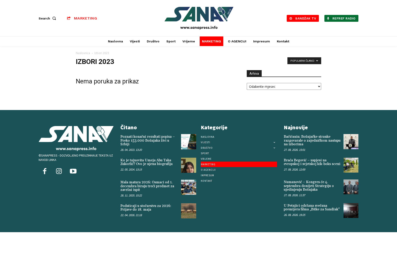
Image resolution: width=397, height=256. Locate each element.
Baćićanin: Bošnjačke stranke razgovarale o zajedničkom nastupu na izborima (312, 140)
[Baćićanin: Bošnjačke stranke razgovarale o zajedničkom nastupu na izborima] (350, 141)
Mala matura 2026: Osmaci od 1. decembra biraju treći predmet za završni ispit (147, 186)
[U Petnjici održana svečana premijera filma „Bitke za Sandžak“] (350, 210)
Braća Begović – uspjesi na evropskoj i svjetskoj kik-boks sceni (312, 162)
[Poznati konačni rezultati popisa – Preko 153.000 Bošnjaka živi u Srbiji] (188, 141)
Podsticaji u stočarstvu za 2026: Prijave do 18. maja (145, 208)
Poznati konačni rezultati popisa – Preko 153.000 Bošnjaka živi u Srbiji (147, 140)
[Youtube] (73, 172)
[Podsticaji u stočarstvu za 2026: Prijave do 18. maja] (188, 210)
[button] (48, 18)
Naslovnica (83, 53)
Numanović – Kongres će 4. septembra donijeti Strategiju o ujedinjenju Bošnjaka (309, 186)
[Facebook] (45, 172)
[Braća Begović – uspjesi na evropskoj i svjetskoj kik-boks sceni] (350, 165)
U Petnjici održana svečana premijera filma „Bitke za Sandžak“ (312, 208)
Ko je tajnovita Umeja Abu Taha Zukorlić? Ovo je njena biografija (146, 162)
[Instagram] (59, 172)
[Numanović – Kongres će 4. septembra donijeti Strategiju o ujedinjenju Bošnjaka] (350, 186)
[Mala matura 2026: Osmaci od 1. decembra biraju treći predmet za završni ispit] (188, 187)
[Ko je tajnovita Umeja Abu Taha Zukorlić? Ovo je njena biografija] (188, 165)
